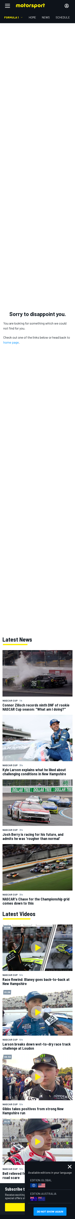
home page (11, 342)
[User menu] (66, 6)
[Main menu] (7, 5)
